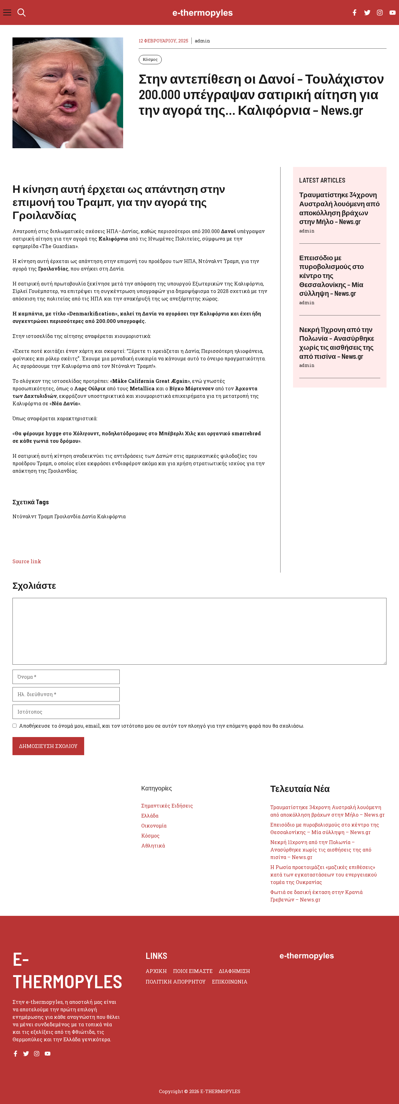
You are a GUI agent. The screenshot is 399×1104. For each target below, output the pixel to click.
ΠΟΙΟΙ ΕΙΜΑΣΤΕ (193, 971)
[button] (21, 12)
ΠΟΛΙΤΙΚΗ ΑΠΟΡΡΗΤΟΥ (176, 981)
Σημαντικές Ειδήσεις (167, 805)
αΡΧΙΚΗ (156, 971)
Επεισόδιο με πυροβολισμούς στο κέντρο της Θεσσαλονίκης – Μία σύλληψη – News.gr (331, 275)
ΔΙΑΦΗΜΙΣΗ (234, 971)
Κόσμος (150, 59)
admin (202, 41)
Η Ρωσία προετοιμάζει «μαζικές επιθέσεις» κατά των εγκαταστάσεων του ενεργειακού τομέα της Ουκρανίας (323, 874)
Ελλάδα (149, 815)
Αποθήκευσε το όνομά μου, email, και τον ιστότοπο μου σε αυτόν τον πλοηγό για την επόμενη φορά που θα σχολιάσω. (161, 725)
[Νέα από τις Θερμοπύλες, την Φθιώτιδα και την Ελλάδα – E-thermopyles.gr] (202, 12)
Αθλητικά (153, 845)
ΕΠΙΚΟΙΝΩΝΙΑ (230, 981)
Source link (26, 561)
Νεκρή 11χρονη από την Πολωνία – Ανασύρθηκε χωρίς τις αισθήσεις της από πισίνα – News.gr (320, 849)
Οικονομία (153, 825)
